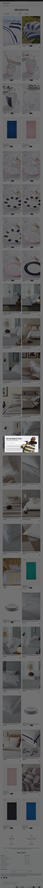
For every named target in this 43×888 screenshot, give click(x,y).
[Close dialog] (36, 437)
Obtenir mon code (33, 442)
